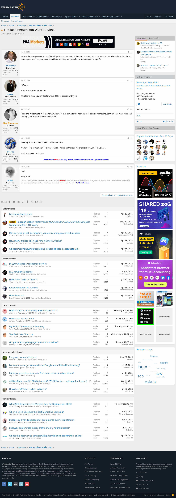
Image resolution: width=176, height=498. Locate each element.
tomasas (12, 290)
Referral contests (144, 77)
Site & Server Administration (37, 290)
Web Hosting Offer (117, 472)
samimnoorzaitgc (126, 290)
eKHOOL (12, 438)
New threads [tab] (153, 38)
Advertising (57, 16)
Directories (37, 337)
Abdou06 (12, 360)
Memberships (43, 16)
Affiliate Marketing (36, 391)
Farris (11, 329)
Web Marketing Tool (125, 235)
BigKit (131, 406)
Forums (15, 16)
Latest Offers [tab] (141, 128)
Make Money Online (32, 430)
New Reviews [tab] (154, 128)
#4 (131, 138)
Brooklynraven (14, 298)
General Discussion (34, 438)
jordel (11, 235)
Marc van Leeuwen (126, 414)
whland (130, 282)
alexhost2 (129, 438)
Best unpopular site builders (23, 287)
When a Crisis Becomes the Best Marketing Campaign (36, 411)
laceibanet (129, 251)
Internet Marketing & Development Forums (43, 406)
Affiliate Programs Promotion (40, 383)
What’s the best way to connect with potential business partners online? (45, 435)
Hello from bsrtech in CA (21, 318)
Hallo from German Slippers (23, 279)
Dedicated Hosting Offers (120, 487)
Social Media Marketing (41, 329)
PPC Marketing (90, 475)
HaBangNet (13, 227)
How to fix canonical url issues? (154, 65)
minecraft (12, 406)
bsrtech (12, 321)
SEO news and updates (20, 271)
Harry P (130, 422)
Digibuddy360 (14, 414)
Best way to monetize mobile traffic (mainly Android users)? (39, 427)
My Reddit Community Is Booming (26, 326)
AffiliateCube (13, 383)
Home (5, 16)
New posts (5, 21)
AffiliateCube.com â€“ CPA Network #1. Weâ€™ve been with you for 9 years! (48, 381)
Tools (140, 121)
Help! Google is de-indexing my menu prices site (33, 310)
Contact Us (143, 484)
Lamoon (12, 430)
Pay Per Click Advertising (34, 216)
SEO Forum (89, 464)
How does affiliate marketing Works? (28, 389)
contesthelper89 (127, 344)
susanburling (128, 367)
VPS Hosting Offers (117, 483)
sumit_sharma (14, 266)
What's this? (168, 121)
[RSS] (172, 495)
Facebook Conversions (20, 213)
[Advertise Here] (164, 316)
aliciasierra (129, 391)
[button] (34, 16)
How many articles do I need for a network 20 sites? (35, 240)
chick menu (13, 313)
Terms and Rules (150, 495)
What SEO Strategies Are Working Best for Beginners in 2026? (40, 403)
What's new (27, 16)
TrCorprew (7, 33)
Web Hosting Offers (110, 16)
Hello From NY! (16, 295)
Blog (141, 476)
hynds (130, 298)
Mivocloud (129, 375)
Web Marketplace (90, 16)
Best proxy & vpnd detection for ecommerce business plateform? (42, 419)
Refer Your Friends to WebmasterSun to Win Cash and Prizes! (153, 85)
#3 (131, 109)
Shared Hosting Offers (37, 227)
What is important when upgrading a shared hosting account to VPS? (44, 248)
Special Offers (71, 16)
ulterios (10, 151)
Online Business (91, 468)
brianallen (12, 345)
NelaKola (129, 430)
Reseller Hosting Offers (119, 479)
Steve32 (10, 94)
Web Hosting (29, 251)
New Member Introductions (36, 282)
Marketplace (144, 488)
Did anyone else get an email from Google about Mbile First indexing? (44, 365)
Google (37, 345)
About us (160, 495)
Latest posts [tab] (141, 38)
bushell (11, 216)
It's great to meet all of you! (23, 357)
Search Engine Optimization (35, 243)
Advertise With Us (146, 480)
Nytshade (129, 243)
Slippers (12, 282)
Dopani (11, 375)
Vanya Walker (14, 391)
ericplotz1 (129, 216)
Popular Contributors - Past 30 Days (155, 136)
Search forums (17, 21)
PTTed (10, 180)
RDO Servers (128, 266)
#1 (131, 52)
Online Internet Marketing (34, 235)
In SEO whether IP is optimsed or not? (28, 263)
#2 (131, 81)
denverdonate (14, 368)
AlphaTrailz (13, 422)
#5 (131, 167)
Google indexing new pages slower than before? (33, 342)
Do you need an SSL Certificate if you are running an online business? (44, 232)
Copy (138, 115)
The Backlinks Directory (21, 334)
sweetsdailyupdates (126, 274)
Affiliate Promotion (117, 468)
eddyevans (129, 320)
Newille (11, 274)
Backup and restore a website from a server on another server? (41, 373)
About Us (143, 472)
